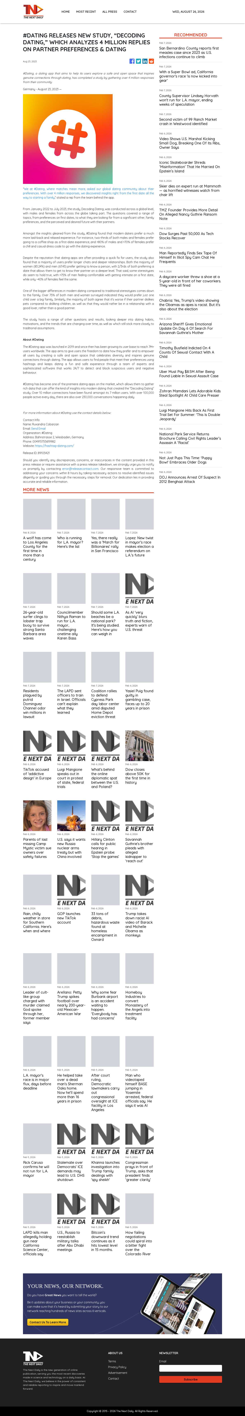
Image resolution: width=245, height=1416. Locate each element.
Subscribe (191, 1379)
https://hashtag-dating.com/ (54, 446)
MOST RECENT (86, 11)
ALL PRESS (109, 11)
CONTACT (130, 11)
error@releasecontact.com (80, 469)
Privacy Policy (117, 1367)
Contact (113, 1378)
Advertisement (117, 1373)
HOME (66, 11)
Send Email (38, 428)
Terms (112, 1361)
